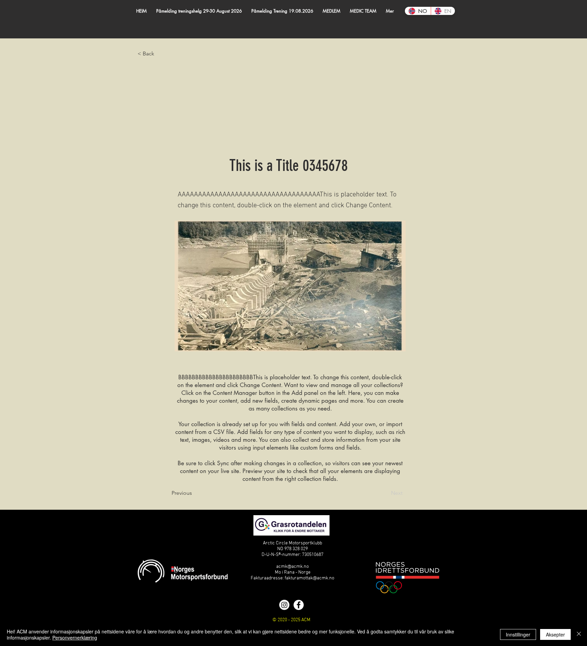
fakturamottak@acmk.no (309, 578)
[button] (331, 11)
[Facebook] (299, 605)
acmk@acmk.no (292, 567)
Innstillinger (518, 634)
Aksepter (555, 634)
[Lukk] (579, 634)
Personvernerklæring (74, 637)
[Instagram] (284, 605)
